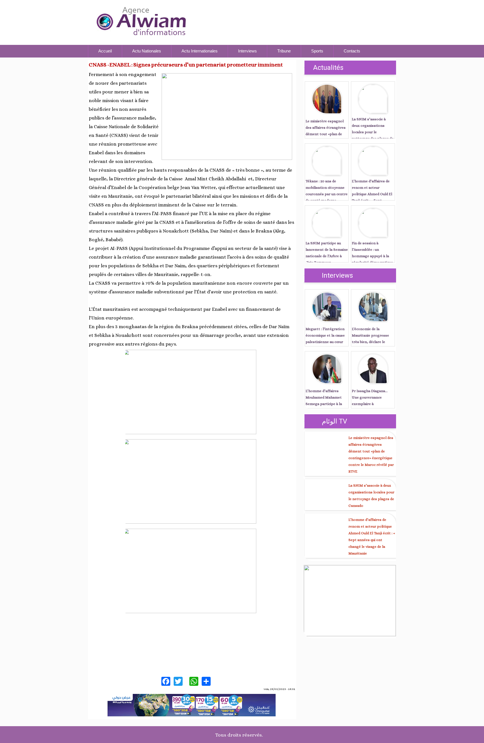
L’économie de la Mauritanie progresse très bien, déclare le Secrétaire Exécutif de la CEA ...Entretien (372, 342)
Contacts (352, 51)
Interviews (247, 51)
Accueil (105, 51)
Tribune (284, 51)
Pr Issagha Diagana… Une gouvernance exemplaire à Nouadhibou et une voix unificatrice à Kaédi (371, 404)
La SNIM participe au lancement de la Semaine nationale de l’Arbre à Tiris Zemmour (327, 252)
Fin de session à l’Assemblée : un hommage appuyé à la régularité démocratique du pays (372, 256)
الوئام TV (334, 421)
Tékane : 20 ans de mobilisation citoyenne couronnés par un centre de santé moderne (327, 191)
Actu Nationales (146, 51)
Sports (317, 51)
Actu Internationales (200, 51)
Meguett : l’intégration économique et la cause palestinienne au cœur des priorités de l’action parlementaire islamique (326, 342)
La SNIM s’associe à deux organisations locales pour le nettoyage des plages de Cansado (373, 132)
